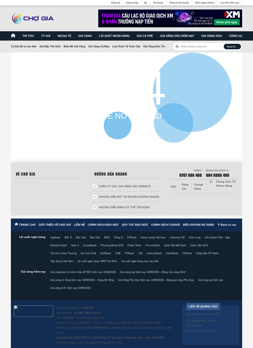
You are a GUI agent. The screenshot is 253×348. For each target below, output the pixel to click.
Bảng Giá (185, 186)
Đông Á (118, 237)
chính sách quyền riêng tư (148, 327)
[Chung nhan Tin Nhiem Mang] (224, 184)
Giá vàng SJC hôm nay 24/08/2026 (70, 287)
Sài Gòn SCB (88, 253)
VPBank (187, 253)
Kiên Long (194, 237)
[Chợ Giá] (33, 18)
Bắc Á (68, 237)
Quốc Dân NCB (199, 245)
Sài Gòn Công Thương (63, 253)
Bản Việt (81, 237)
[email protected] (94, 317)
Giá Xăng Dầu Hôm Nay (177, 35)
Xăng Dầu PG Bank (207, 253)
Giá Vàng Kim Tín (154, 46)
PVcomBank (152, 245)
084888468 (67, 317)
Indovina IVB (177, 237)
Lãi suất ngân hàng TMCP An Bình (97, 261)
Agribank (55, 237)
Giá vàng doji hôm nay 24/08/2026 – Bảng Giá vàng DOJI (153, 272)
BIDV (107, 237)
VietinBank (172, 253)
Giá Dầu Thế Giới (50, 46)
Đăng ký (115, 2)
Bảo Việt (95, 237)
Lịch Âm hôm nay (229, 2)
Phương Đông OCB (112, 245)
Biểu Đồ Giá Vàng (74, 46)
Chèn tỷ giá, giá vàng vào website (124, 186)
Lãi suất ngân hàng (114, 35)
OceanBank (90, 245)
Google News (198, 186)
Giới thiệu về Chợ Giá (55, 224)
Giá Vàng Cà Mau (99, 46)
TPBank (129, 253)
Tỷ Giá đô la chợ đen (24, 46)
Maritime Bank (58, 245)
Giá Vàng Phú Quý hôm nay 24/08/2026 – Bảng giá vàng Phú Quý (156, 280)
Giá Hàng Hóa (211, 35)
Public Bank (134, 245)
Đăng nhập (132, 2)
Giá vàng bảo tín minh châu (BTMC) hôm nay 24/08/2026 (83, 272)
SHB (118, 253)
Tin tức (28, 35)
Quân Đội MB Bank (175, 245)
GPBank (132, 237)
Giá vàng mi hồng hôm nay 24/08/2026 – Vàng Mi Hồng (82, 280)
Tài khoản (158, 2)
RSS (173, 186)
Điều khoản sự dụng (198, 224)
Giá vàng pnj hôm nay (210, 280)
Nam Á (75, 245)
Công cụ (235, 35)
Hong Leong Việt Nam (153, 237)
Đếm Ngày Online (204, 2)
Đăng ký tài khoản (179, 2)
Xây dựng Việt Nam (61, 261)
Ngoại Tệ (64, 35)
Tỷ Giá (45, 35)
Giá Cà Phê (145, 35)
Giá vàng (85, 35)
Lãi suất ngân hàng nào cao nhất (140, 261)
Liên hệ (79, 224)
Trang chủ (27, 224)
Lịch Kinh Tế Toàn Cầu (126, 46)
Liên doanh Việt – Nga (217, 237)
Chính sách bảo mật (103, 224)
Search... (232, 46)
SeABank (105, 253)
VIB (140, 253)
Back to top (228, 224)
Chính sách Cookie (165, 224)
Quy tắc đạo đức (135, 224)
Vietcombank (154, 253)
